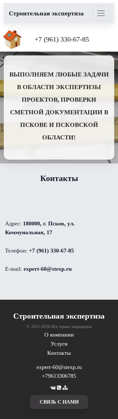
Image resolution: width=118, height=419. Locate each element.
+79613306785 (59, 376)
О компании (59, 334)
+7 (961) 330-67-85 (62, 39)
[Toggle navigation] (101, 13)
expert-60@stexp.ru (59, 367)
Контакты (59, 353)
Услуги (59, 344)
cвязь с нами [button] (59, 402)
